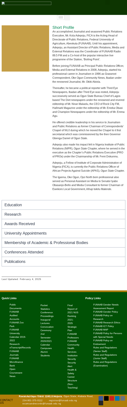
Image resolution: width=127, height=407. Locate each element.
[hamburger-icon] (60, 17)
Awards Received (19, 223)
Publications (14, 261)
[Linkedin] (117, 398)
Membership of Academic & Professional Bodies (46, 242)
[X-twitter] (106, 398)
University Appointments (25, 233)
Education (13, 205)
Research (12, 214)
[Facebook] (101, 398)
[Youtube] (111, 398)
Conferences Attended (23, 252)
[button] (67, 17)
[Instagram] (101, 403)
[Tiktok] (122, 398)
